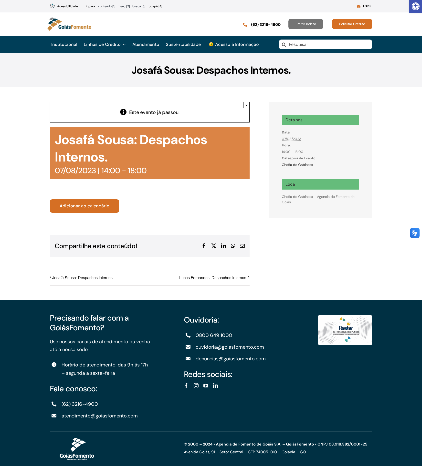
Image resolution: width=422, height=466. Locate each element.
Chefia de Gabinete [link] (297, 164)
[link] (415, 6)
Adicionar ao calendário (84, 206)
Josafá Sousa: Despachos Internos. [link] (83, 277)
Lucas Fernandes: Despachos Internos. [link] (213, 277)
